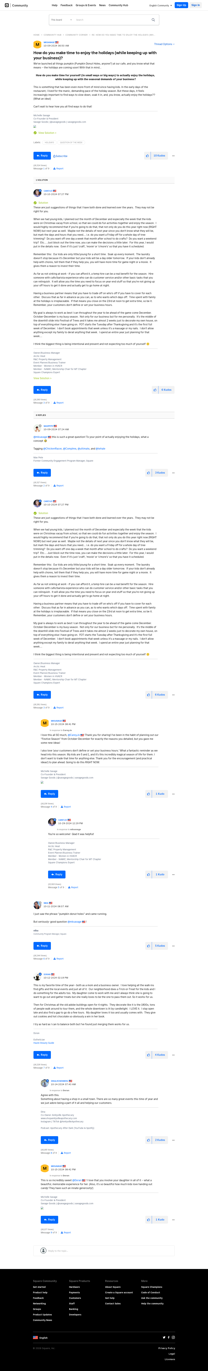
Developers (75, 1314)
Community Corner (76, 35)
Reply (44, 155)
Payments (74, 1292)
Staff (72, 1303)
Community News (42, 1320)
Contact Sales (113, 1303)
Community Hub (118, 5)
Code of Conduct (150, 1292)
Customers (75, 1298)
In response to (61, 730)
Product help (40, 1292)
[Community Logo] (8, 5)
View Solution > (47, 132)
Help (55, 5)
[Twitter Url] (164, 1338)
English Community (159, 5)
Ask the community (151, 1298)
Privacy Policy (166, 1348)
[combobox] (116, 20)
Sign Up (181, 5)
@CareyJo (74, 735)
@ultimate (84, 448)
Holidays (49, 142)
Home (36, 35)
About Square (113, 1287)
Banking (73, 1309)
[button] (147, 155)
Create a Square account (119, 1292)
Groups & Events (86, 5)
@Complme (69, 448)
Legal (172, 1353)
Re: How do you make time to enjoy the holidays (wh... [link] (123, 35)
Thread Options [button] (163, 44)
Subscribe (61, 156)
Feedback (67, 5)
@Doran (76, 1180)
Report (59, 168)
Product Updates (42, 1314)
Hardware (74, 1287)
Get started (39, 1287)
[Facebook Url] (168, 1338)
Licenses (170, 1359)
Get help (110, 1298)
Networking (39, 1303)
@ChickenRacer (52, 448)
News (102, 5)
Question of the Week (71, 142)
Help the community (152, 1303)
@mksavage (40, 436)
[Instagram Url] (173, 1338)
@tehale (100, 448)
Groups (37, 1309)
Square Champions (151, 1287)
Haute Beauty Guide (43, 1043)
